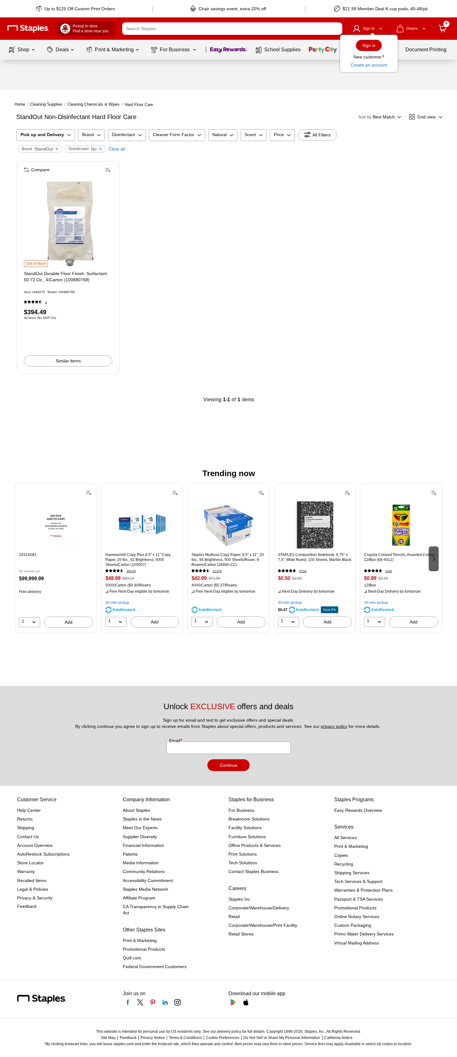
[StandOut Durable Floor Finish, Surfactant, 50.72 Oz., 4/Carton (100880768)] (68, 222)
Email (175, 740)
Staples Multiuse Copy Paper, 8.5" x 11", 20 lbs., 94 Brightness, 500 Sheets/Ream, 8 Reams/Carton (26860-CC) (228, 560)
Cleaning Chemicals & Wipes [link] (93, 104)
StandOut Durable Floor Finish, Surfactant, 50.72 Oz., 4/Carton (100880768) (66, 276)
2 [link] (46, 302)
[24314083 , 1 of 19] (56, 525)
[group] (56, 558)
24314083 (27, 555)
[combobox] (232, 28)
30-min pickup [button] (117, 602)
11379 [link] (217, 571)
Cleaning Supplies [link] (46, 104)
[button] (336, 28)
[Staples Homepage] (28, 29)
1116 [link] (388, 571)
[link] (76, 8)
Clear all (117, 148)
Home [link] (20, 104)
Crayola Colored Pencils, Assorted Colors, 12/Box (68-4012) (399, 557)
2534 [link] (303, 571)
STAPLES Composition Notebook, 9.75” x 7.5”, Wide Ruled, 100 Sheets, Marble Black (314, 557)
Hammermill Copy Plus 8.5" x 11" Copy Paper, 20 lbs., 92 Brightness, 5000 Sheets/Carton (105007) (138, 560)
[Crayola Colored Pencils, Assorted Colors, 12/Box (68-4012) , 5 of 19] (401, 525)
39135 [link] (131, 571)
